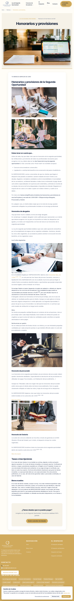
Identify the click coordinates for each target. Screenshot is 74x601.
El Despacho (41, 3)
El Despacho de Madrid (57, 544)
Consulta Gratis (65, 4)
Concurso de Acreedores (25, 579)
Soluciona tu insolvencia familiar (10, 585)
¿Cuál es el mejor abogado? (43, 582)
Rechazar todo (55, 596)
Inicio (3, 10)
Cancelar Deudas (37, 579)
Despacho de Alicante (56, 556)
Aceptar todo (66, 596)
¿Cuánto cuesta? (7, 582)
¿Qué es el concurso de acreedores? (54, 585)
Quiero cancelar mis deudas (37, 521)
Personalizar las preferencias (42, 596)
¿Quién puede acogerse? (28, 582)
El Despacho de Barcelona (57, 548)
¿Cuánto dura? (16, 582)
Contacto (55, 4)
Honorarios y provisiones (58, 582)
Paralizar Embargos (48, 579)
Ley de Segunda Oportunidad (9, 579)
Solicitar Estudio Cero (10, 572)
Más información (16, 399)
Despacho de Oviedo (56, 552)
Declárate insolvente (38, 585)
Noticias (9, 10)
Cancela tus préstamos (25, 585)
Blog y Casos (29, 548)
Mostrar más (66, 593)
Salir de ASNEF (58, 579)
